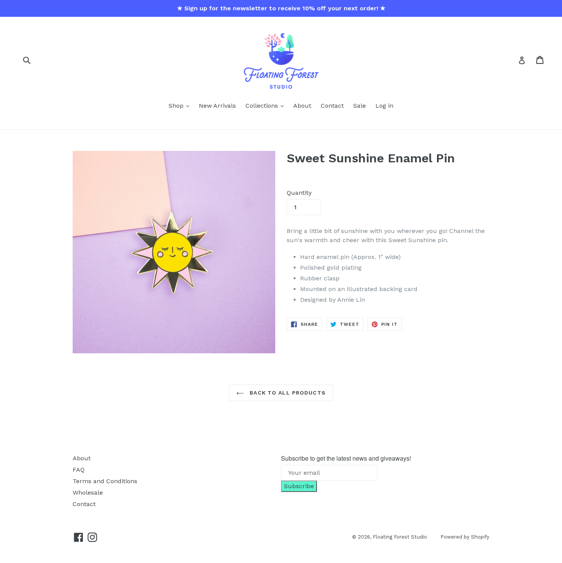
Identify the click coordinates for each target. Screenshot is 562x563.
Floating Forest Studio (400, 537)
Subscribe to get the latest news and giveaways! (346, 458)
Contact (332, 105)
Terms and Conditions (105, 481)
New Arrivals (217, 105)
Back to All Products (287, 393)
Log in (384, 105)
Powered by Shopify (464, 537)
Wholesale (88, 492)
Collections (262, 105)
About (302, 105)
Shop (177, 105)
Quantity (299, 192)
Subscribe (299, 486)
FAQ (78, 469)
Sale (359, 105)
